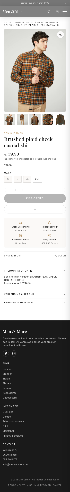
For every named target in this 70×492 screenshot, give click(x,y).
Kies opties (35, 198)
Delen (62, 255)
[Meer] (22, 190)
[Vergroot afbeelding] (60, 34)
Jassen (7, 388)
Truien (6, 378)
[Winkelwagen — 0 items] (57, 11)
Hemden (7, 369)
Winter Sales (24, 22)
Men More (13, 11)
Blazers (7, 383)
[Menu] (65, 12)
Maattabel (8, 430)
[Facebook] (6, 353)
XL (27, 179)
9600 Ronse (10, 454)
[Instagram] (14, 353)
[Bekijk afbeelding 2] (22, 119)
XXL (37, 179)
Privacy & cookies (13, 435)
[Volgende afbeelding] (60, 70)
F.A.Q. (6, 426)
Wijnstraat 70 (10, 449)
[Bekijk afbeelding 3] (35, 119)
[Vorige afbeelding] (9, 70)
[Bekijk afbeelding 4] (47, 119)
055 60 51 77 (10, 459)
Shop (7, 22)
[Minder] (8, 190)
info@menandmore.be (15, 464)
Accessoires (9, 392)
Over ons (8, 411)
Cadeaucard (10, 397)
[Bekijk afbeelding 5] (60, 119)
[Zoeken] (49, 11)
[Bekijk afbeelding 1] (9, 119)
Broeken (7, 373)
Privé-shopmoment (13, 421)
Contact (7, 416)
